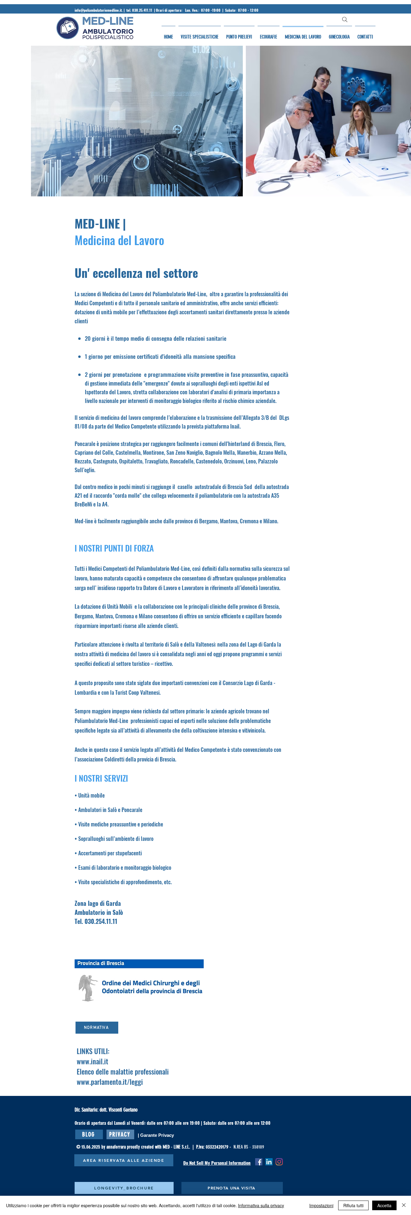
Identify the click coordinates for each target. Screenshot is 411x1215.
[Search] (344, 19)
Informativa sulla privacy (261, 1205)
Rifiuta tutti (353, 1205)
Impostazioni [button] (321, 1205)
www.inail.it (92, 1061)
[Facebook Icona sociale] (258, 1161)
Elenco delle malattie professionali (123, 1071)
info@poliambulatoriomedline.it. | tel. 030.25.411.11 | (115, 10)
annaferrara (117, 1147)
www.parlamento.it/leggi (110, 1082)
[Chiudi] (403, 1205)
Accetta (384, 1205)
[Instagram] (279, 1161)
